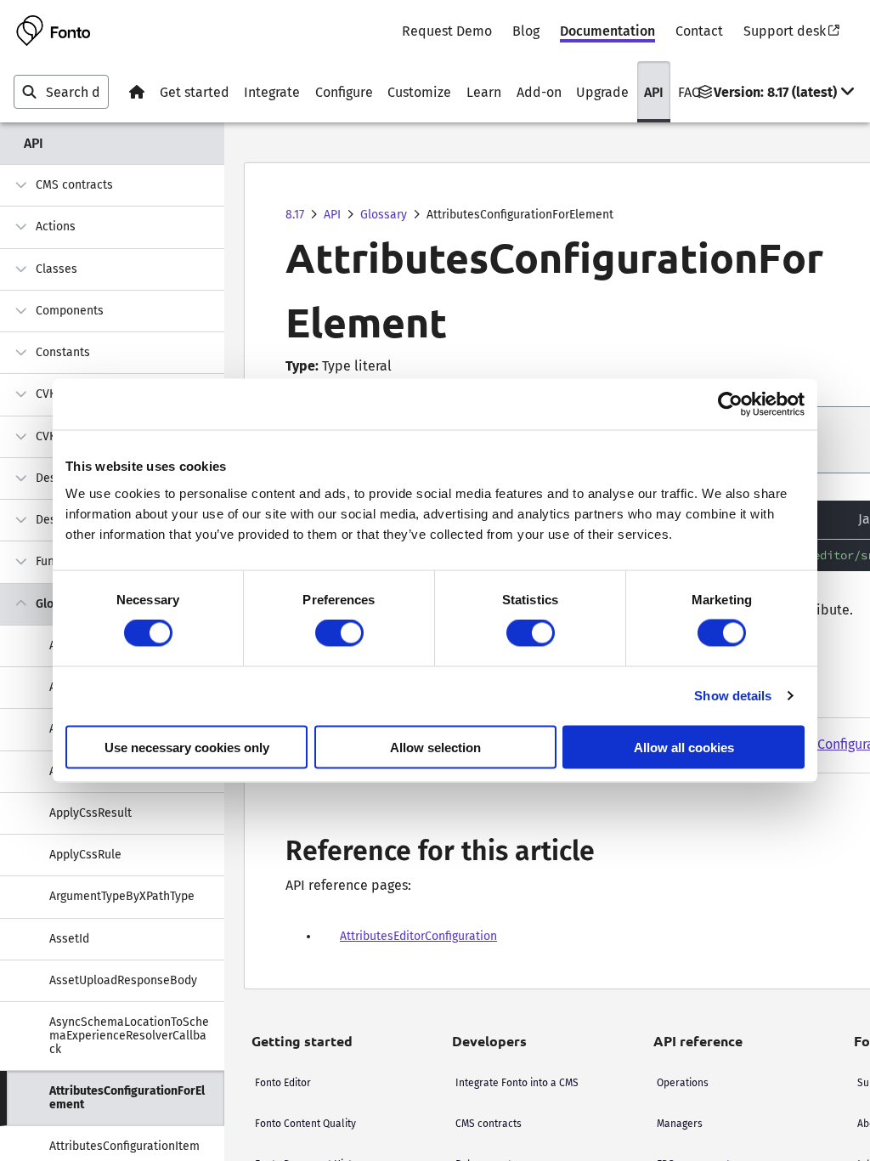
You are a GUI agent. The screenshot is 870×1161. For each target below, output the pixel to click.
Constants (63, 352)
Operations (683, 1083)
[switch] (339, 633)
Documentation (607, 31)
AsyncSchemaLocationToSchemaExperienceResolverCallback (129, 1035)
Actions (56, 226)
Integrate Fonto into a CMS (517, 1083)
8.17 (294, 214)
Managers (680, 1124)
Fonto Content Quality (305, 1124)
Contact (699, 31)
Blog (526, 31)
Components (70, 310)
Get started (194, 92)
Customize (419, 92)
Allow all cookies (684, 746)
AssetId (69, 939)
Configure (344, 92)
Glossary (383, 214)
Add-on (539, 92)
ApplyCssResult (90, 813)
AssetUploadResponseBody (123, 980)
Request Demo (447, 31)
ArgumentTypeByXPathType (122, 896)
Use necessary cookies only (187, 746)
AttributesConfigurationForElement (127, 1098)
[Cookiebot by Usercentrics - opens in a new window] (730, 404)
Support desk (784, 31)
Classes (56, 269)
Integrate (272, 92)
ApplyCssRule (85, 854)
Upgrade (602, 92)
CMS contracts (74, 185)
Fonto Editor (283, 1083)
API (654, 92)
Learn (483, 92)
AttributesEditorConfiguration (418, 936)
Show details (732, 695)
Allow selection (435, 746)
